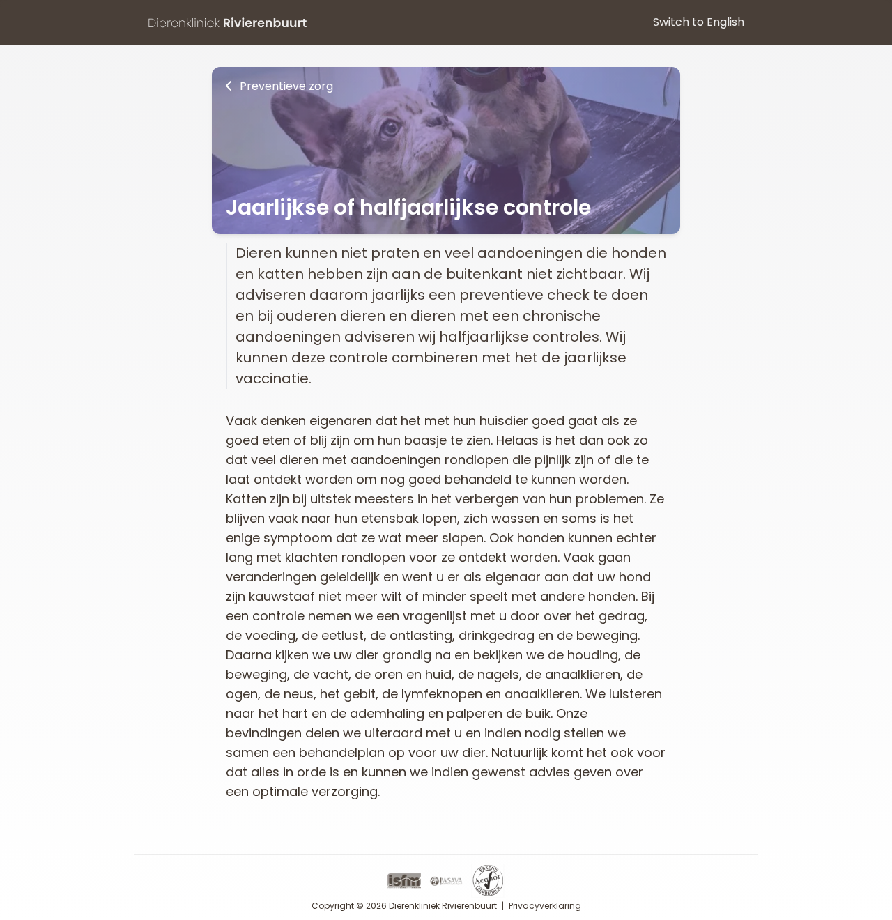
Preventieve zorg (285, 86)
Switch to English (698, 22)
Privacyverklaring (545, 906)
